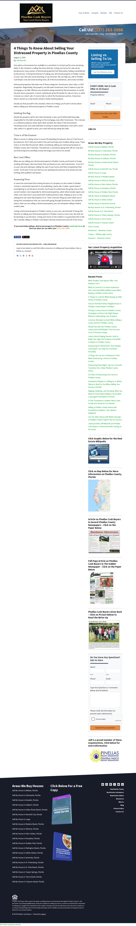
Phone (109, 103)
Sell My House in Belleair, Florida (101, 147)
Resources (120, 799)
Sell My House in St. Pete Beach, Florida (28, 867)
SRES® (120, 34)
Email (93, 103)
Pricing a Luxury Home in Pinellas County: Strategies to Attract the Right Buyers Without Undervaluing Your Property (104, 313)
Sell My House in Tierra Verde (99, 219)
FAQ (110, 13)
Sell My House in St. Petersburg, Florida (27, 862)
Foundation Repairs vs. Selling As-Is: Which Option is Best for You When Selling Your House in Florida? (105, 384)
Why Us (121, 802)
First (91, 674)
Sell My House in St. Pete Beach (100, 211)
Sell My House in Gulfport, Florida (25, 805)
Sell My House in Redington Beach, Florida (29, 848)
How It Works (84, 13)
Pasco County (93, 226)
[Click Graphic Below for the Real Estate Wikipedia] (98, 453)
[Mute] (116, 267)
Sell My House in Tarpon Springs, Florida (104, 215)
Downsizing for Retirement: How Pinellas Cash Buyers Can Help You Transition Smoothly (104, 349)
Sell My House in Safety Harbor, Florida (27, 853)
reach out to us (75, 226)
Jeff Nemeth (21, 60)
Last (107, 674)
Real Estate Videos (117, 795)
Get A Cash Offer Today (95, 34)
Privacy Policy (119, 808)
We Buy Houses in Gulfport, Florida (102, 158)
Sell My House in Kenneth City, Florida (103, 169)
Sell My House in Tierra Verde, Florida (27, 877)
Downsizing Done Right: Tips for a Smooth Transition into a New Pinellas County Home (105, 368)
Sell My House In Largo (97, 173)
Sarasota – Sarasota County (99, 238)
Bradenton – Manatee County (100, 230)
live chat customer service (10, 924)
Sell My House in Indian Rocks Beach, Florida (29, 809)
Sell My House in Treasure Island (101, 222)
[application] (105, 259)
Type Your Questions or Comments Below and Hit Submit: (104, 689)
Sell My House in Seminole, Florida (101, 203)
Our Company (111, 34)
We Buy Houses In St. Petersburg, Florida (104, 207)
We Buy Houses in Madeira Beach (101, 176)
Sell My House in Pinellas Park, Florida (103, 192)
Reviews (103, 13)
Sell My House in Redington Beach (101, 196)
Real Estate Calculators (115, 792)
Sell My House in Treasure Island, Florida (28, 881)
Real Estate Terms (117, 789)
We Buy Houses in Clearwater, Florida (103, 150)
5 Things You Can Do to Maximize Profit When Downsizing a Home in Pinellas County (104, 358)
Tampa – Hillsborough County (100, 234)
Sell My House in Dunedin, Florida (25, 800)
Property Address (97, 95)
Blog (122, 805)
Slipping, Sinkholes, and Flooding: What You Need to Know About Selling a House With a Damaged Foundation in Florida (105, 394)
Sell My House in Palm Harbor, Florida (103, 184)
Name (93, 667)
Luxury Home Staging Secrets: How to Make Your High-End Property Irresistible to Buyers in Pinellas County (104, 339)
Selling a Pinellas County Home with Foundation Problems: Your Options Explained (102, 410)
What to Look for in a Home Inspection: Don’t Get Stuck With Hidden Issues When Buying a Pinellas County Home (104, 290)
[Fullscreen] (119, 267)
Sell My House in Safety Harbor (100, 199)
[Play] (91, 267)
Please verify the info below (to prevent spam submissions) (102, 712)
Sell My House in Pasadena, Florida (102, 188)
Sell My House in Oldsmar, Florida (101, 180)
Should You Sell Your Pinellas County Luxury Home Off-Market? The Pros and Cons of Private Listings (104, 329)
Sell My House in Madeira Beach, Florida (28, 824)
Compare (94, 13)
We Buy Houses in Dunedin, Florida (101, 154)
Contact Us (118, 13)
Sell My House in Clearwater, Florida (26, 795)
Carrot (43, 914)
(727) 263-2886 (108, 30)
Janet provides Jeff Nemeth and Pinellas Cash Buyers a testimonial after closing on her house (104, 426)
